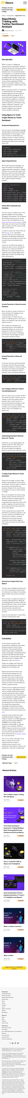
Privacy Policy (5, 1035)
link (19, 660)
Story (3, 1017)
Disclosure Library (7, 1027)
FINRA (7, 1055)
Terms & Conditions (7, 1039)
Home (3, 15)
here (3, 1093)
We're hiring (5, 1023)
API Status (4, 1012)
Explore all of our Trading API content (14, 968)
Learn (3, 1006)
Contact (4, 1021)
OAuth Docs (5, 999)
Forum (3, 1003)
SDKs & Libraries (6, 1008)
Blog (3, 1019)
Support (4, 1005)
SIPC (10, 1055)
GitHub (4, 1010)
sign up (9, 233)
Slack (3, 1001)
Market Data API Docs (7, 997)
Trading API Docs (6, 993)
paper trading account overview (12, 222)
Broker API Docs (6, 995)
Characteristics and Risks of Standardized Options (14, 1064)
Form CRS (4, 1029)
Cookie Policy (5, 1037)
